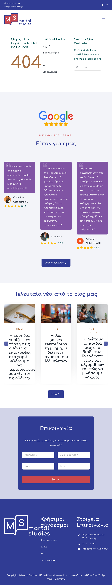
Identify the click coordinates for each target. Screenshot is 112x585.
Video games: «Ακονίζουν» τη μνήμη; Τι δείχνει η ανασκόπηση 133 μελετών (57, 348)
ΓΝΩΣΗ (20, 329)
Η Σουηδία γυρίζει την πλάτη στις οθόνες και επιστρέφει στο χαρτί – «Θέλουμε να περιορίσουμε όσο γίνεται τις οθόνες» (21, 357)
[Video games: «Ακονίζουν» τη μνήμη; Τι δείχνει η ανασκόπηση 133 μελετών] (56, 305)
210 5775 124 (88, 543)
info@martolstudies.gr (95, 549)
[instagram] (107, 5)
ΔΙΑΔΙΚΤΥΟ (92, 332)
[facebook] (102, 5)
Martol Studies (29, 575)
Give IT (96, 575)
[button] (6, 344)
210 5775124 (11, 3)
